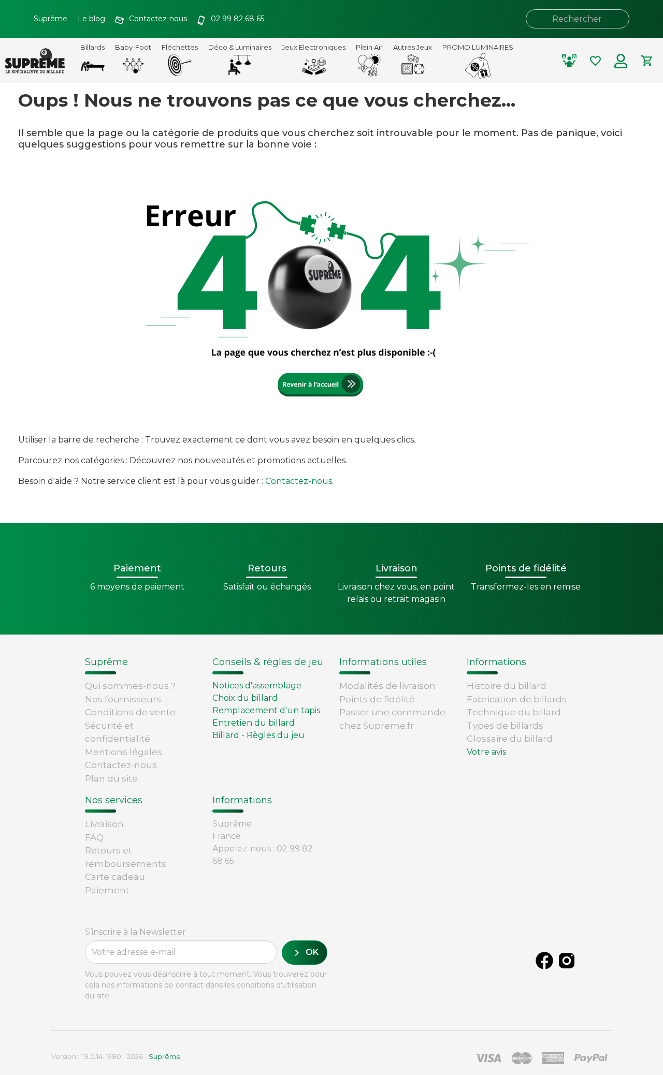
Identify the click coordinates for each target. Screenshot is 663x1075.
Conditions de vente (130, 712)
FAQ (94, 837)
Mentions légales (123, 752)
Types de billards (505, 725)
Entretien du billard (253, 723)
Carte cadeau (115, 877)
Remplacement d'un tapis (266, 710)
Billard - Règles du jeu (258, 735)
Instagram (566, 960)
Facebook (544, 960)
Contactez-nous (298, 481)
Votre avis (486, 752)
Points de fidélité (377, 699)
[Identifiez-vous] (621, 61)
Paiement (107, 890)
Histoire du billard (506, 686)
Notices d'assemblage (256, 685)
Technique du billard (514, 712)
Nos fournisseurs (123, 699)
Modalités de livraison (387, 686)
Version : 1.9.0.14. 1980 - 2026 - (116, 1056)
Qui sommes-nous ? (130, 686)
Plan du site (111, 778)
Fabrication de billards (517, 699)
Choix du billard (245, 698)
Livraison (104, 824)
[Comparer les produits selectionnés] (569, 61)
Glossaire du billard (510, 738)
